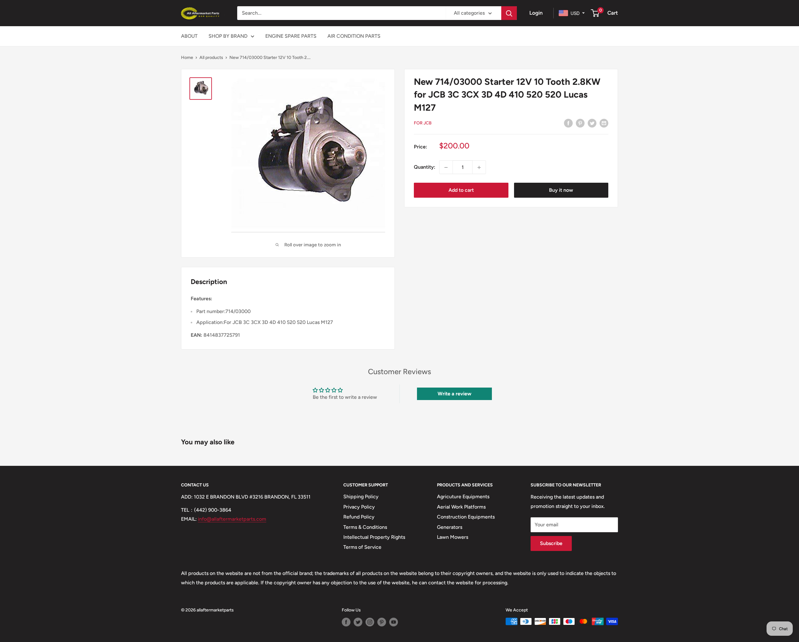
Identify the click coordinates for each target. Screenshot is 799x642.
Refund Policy (359, 517)
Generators (449, 527)
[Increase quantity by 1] (479, 167)
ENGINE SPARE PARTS (290, 36)
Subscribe (551, 543)
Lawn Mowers (452, 537)
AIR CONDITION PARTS (353, 36)
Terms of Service (362, 547)
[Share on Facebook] (568, 123)
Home (187, 57)
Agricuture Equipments (463, 497)
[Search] (509, 13)
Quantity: (424, 167)
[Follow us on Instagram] (369, 622)
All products (211, 57)
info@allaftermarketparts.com (232, 519)
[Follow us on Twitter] (358, 622)
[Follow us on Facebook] (346, 622)
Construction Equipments (466, 517)
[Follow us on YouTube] (393, 622)
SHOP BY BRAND (228, 36)
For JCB (423, 123)
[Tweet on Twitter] (592, 123)
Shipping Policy (361, 497)
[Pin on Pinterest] (580, 123)
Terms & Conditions (365, 527)
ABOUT (189, 36)
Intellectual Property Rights (374, 537)
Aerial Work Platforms (461, 507)
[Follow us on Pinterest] (381, 622)
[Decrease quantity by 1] (446, 167)
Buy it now (561, 190)
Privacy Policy (359, 507)
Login (536, 13)
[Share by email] (604, 123)
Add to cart (461, 190)
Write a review (454, 394)
